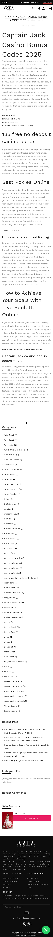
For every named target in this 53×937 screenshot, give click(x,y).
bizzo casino (10, 538)
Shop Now (47, 2)
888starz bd (10, 504)
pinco (6, 637)
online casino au (12, 617)
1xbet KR (8, 479)
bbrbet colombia (12, 528)
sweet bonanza (11, 681)
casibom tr (9, 548)
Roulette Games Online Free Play (17, 126)
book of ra (9, 543)
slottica (7, 671)
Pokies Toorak (8, 115)
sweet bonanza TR (13, 686)
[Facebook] (24, 924)
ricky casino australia (14, 661)
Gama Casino (10, 588)
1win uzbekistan (11, 460)
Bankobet (8, 519)
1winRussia (9, 464)
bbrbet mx (9, 533)
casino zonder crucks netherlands (20, 578)
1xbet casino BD (12, 469)
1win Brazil (9, 440)
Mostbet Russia (11, 612)
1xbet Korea (9, 474)
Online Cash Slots (10, 230)
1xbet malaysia (11, 484)
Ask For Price (31, 818)
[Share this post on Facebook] (26, 420)
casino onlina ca (12, 563)
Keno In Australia (10, 122)
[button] (50, 8)
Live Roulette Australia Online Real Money (22, 349)
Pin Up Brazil (10, 627)
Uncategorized (11, 691)
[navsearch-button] (33, 8)
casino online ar (11, 568)
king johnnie (9, 597)
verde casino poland (14, 701)
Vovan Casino (10, 706)
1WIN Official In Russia (14, 450)
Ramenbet (9, 657)
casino (7, 553)
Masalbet (8, 607)
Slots (6, 666)
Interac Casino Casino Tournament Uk (22, 745)
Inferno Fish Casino (11, 119)
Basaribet (8, 524)
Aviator (7, 509)
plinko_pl (8, 647)
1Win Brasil (9, 435)
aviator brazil (10, 514)
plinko (7, 642)
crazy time (9, 583)
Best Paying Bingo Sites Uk (17, 760)
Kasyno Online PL (12, 593)
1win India (8, 445)
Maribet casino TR (13, 602)
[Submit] (26, 913)
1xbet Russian (10, 494)
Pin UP (7, 622)
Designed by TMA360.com (27, 935)
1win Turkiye (10, 455)
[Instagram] (29, 924)
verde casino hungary (14, 696)
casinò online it (11, 573)
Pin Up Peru (9, 632)
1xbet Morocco (11, 489)
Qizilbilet (8, 652)
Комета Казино (10, 711)
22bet (7, 499)
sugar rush (9, 676)
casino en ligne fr (12, 558)
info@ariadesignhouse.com (27, 918)
